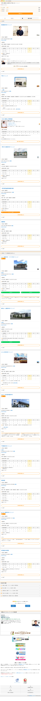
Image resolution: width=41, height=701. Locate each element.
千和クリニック (4, 75)
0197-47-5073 (3, 325)
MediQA (10, 690)
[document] (20, 48)
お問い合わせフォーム (19, 672)
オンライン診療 (10, 212)
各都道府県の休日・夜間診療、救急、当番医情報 (10, 595)
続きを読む (15, 382)
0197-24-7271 (3, 555)
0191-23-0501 (3, 40)
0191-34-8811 (3, 92)
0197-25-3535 (3, 452)
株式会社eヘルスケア (22, 664)
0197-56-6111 (3, 485)
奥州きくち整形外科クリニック (8, 308)
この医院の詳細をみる (20, 112)
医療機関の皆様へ (30, 687)
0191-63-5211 (3, 193)
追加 (39, 9)
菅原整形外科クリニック (6, 24)
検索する (20, 13)
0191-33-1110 (3, 162)
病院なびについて (30, 690)
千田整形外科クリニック (6, 446)
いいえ (28, 605)
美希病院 (3, 480)
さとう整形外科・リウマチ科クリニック (9, 257)
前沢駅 (2, 272)
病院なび (3, 0)
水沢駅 (2, 322)
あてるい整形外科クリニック (7, 512)
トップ (10, 687)
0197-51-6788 (3, 519)
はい (13, 605)
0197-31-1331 (3, 367)
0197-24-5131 (3, 411)
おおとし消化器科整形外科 (7, 394)
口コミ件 (4, 258)
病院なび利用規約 (10, 692)
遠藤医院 (3, 221)
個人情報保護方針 (30, 692)
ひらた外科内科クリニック (7, 352)
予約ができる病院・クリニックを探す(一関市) (10, 593)
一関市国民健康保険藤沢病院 (7, 188)
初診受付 (10, 292)
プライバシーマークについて (17, 682)
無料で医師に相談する (20, 141)
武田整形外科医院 (5, 550)
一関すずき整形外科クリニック (8, 146)
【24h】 (6, 119)
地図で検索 (30, 18)
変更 (39, 7)
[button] (2, 623)
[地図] (10, 91)
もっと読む (9, 298)
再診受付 (30, 292)
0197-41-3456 (3, 275)
